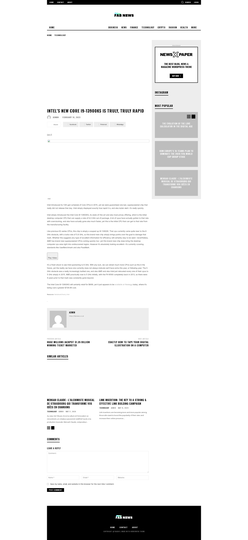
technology (60, 35)
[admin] (49, 117)
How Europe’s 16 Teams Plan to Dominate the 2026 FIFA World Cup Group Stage (176, 153)
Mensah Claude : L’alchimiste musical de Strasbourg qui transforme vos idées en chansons (71, 403)
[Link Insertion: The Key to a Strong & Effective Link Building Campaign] (124, 380)
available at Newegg (123, 284)
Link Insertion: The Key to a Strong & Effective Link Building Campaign (122, 401)
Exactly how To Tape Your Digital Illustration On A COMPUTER (128, 343)
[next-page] (52, 428)
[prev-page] (48, 428)
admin (56, 117)
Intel (67, 294)
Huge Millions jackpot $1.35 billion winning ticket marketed (68, 343)
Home (49, 35)
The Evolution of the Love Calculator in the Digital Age (176, 125)
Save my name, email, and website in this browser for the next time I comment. (82, 484)
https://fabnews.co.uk (76, 316)
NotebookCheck (60, 294)
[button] (186, 2)
